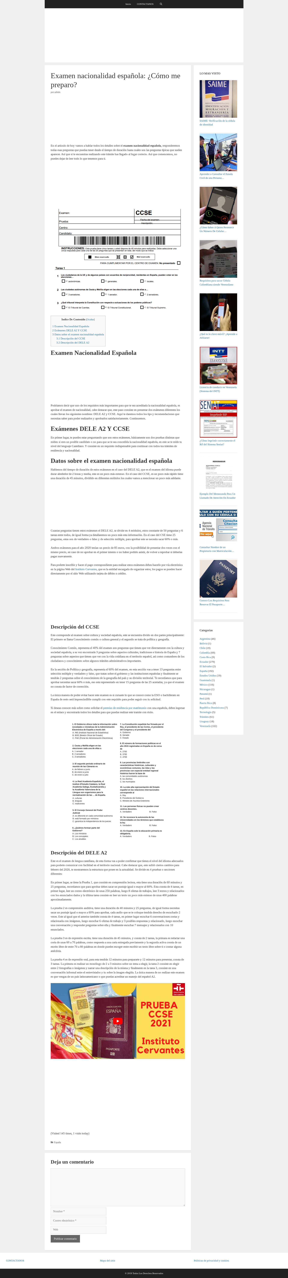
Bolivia (203, 643)
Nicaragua (205, 689)
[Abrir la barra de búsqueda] (160, 4)
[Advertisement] (144, 35)
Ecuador (204, 661)
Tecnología (206, 712)
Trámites (204, 716)
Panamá (204, 693)
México (204, 684)
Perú (202, 698)
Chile (202, 648)
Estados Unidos (208, 675)
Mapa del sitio (107, 1260)
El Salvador (206, 666)
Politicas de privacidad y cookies (211, 1260)
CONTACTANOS (145, 4)
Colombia (205, 652)
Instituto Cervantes (86, 569)
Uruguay (204, 721)
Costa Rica (205, 657)
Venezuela (205, 726)
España (57, 1142)
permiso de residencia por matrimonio (125, 707)
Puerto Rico (206, 703)
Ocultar (90, 319)
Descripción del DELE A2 (72, 342)
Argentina (205, 638)
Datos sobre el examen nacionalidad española (78, 334)
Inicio (128, 4)
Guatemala (205, 680)
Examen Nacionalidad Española (70, 326)
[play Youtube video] (118, 1021)
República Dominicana (212, 707)
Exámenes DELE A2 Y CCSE (69, 330)
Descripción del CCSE (70, 338)
